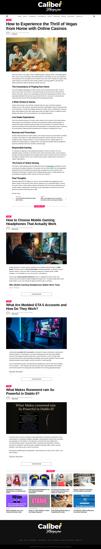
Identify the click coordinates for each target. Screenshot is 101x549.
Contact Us (79, 16)
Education (57, 16)
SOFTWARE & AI (42, 16)
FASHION (63, 16)
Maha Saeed (15, 229)
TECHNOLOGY (32, 16)
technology (50, 166)
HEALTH (25, 16)
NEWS (19, 16)
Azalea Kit (14, 34)
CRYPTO (50, 16)
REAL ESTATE (71, 16)
